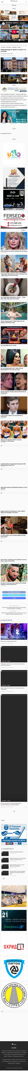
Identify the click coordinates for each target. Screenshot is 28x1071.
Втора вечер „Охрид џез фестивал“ (9, 641)
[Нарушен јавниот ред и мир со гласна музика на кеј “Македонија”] (14, 678)
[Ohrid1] (14, 1044)
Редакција (4, 53)
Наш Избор (9, 47)
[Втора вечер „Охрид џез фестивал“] (14, 631)
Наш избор (14, 47)
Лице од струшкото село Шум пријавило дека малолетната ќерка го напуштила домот (17, 872)
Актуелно (3, 47)
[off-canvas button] (2, 2)
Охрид (19, 47)
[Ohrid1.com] (14, 1)
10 (26, 667)
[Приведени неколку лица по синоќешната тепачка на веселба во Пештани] (14, 654)
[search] (26, 2)
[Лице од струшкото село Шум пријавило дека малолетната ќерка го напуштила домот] (14, 748)
